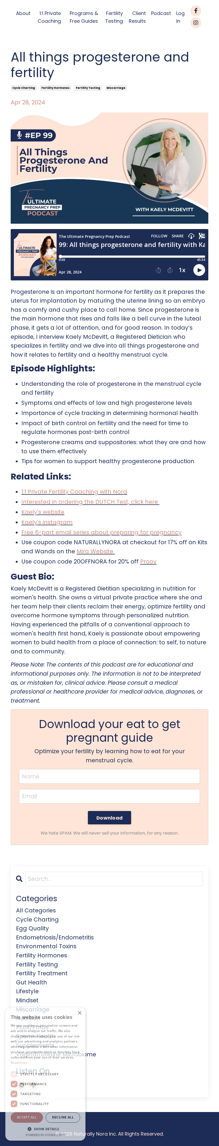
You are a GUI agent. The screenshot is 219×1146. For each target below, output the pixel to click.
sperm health (35, 1036)
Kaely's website (42, 512)
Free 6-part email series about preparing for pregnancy (101, 532)
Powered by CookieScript (45, 1135)
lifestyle (27, 991)
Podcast (161, 13)
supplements (35, 1045)
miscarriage (116, 88)
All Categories (36, 910)
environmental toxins (46, 946)
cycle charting (23, 88)
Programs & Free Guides (84, 17)
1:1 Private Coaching (49, 17)
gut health (31, 982)
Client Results (137, 17)
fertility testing (88, 88)
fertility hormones (55, 88)
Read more (19, 1062)
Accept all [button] (27, 1117)
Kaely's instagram (47, 522)
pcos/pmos (32, 1027)
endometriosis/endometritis (55, 937)
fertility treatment (42, 973)
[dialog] (45, 1074)
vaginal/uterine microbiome (56, 1054)
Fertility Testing (114, 17)
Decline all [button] (63, 1117)
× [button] (79, 1013)
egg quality (32, 928)
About (23, 13)
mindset (27, 1000)
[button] (45, 1129)
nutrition (28, 1018)
